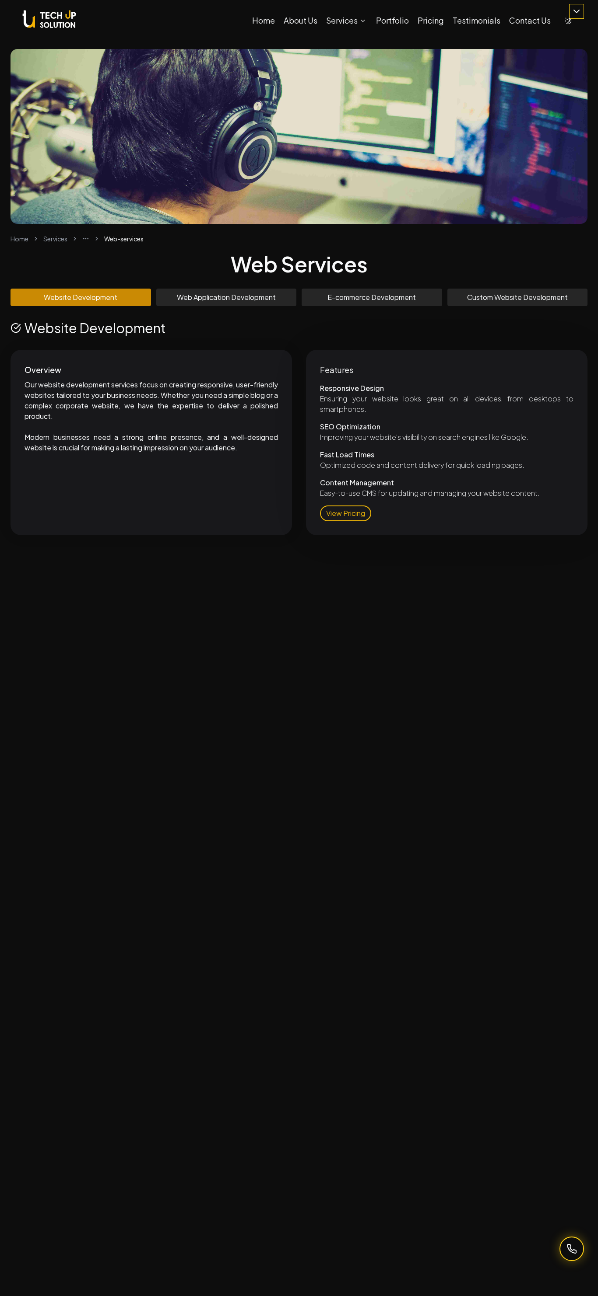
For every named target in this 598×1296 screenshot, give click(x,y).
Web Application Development (226, 297)
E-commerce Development (371, 297)
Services (55, 239)
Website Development (80, 297)
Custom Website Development (517, 297)
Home (19, 239)
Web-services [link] (124, 239)
